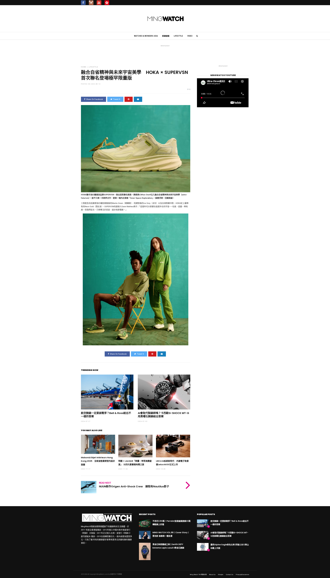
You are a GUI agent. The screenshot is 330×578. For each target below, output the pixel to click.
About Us (212, 574)
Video (189, 36)
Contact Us (229, 574)
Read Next (105, 482)
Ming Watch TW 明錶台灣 (198, 574)
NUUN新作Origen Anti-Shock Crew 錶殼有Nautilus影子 (134, 486)
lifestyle (178, 36)
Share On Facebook (94, 99)
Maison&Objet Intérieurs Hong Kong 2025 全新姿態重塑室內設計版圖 (98, 461)
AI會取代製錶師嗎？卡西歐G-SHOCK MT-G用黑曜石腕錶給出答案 (163, 414)
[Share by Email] (138, 99)
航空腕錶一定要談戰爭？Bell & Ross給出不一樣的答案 (106, 414)
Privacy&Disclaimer (242, 574)
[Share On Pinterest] (129, 99)
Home (83, 67)
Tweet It (116, 99)
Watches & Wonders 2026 (146, 36)
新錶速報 (165, 36)
